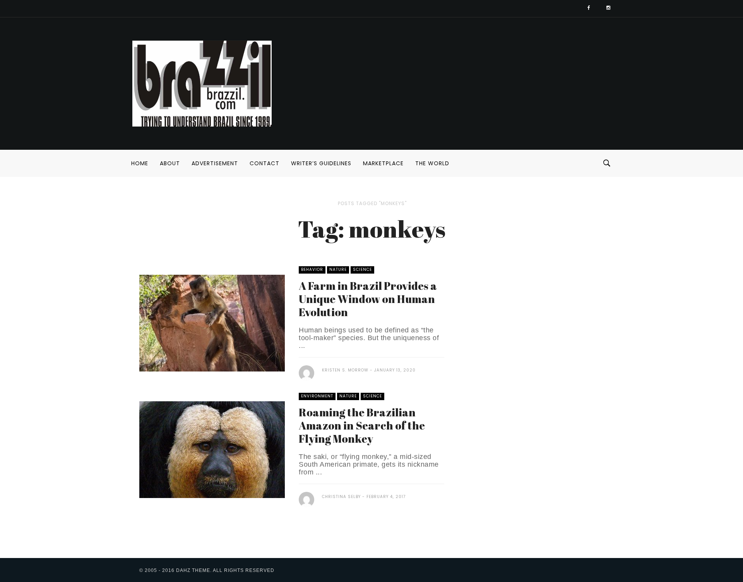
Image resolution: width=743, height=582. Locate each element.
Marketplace (383, 163)
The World (432, 163)
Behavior (312, 269)
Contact (264, 163)
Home (139, 163)
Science (362, 269)
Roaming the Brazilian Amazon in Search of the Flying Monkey (362, 425)
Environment (317, 396)
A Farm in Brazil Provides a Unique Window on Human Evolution (368, 298)
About (170, 163)
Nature (338, 269)
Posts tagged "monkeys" (372, 203)
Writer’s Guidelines (321, 163)
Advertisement (215, 163)
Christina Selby (341, 497)
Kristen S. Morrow (345, 370)
